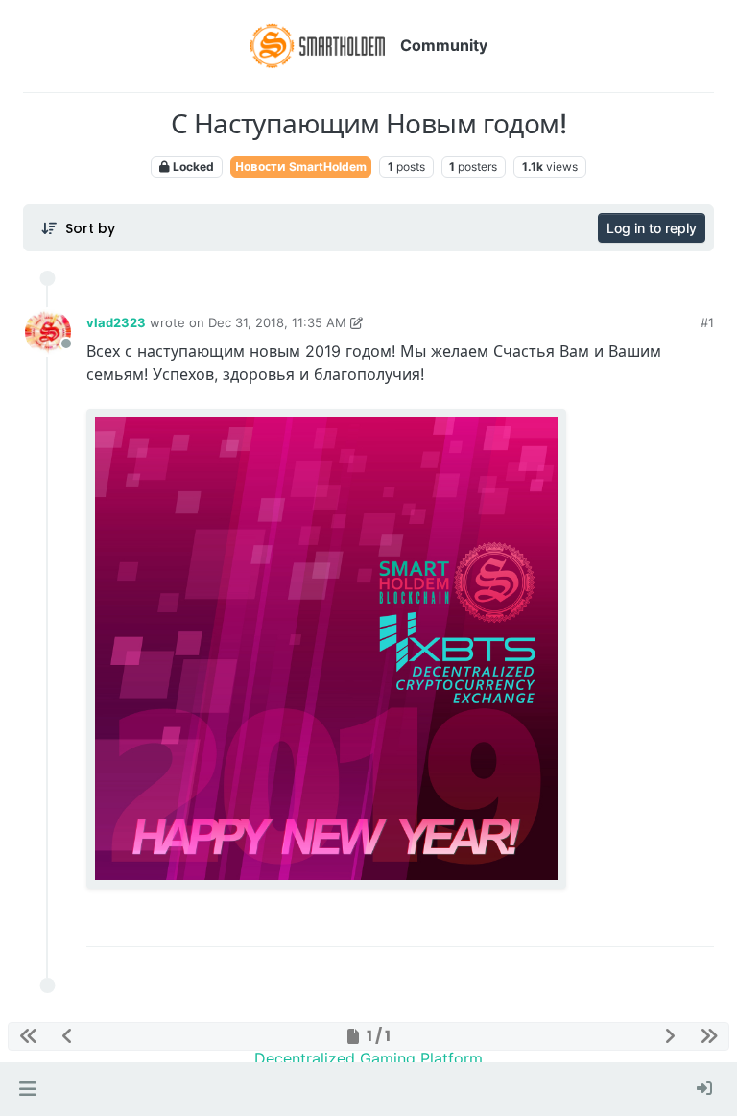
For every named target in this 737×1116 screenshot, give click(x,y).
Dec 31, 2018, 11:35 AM (277, 322)
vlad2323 (116, 322)
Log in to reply (651, 228)
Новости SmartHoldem (301, 166)
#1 (707, 322)
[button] (27, 1089)
